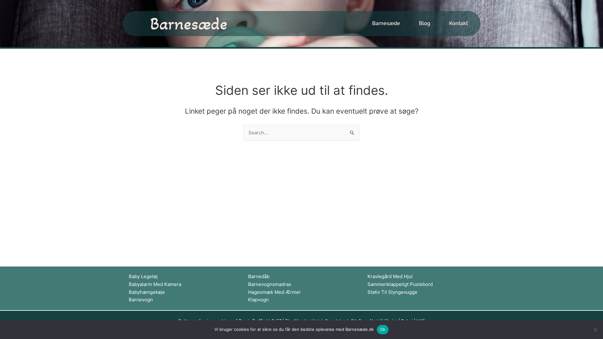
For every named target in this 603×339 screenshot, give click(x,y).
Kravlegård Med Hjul (390, 276)
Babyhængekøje (147, 292)
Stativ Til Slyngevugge (392, 292)
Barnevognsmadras (269, 284)
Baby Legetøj (143, 276)
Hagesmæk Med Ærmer (274, 292)
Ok (383, 329)
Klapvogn (258, 300)
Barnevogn (141, 300)
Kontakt (458, 23)
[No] (595, 329)
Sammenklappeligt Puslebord (400, 284)
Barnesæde (188, 23)
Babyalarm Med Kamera (155, 284)
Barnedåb (258, 276)
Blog (424, 23)
